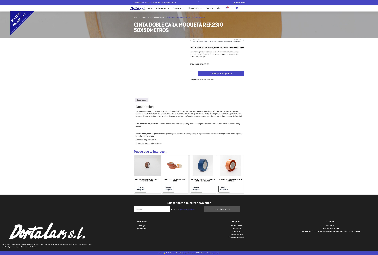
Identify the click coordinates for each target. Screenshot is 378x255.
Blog (219, 8)
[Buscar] (197, 3)
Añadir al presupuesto (221, 73)
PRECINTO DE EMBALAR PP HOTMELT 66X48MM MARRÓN (147, 180)
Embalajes (177, 8)
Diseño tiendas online (171, 253)
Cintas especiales (158, 17)
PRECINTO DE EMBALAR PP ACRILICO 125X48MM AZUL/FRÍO (203, 180)
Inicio (150, 8)
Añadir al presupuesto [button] (140, 189)
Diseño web (183, 253)
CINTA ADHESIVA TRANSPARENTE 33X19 (175, 180)
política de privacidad (186, 209)
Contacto (209, 8)
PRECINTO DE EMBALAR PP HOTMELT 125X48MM (231, 180)
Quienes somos (162, 8)
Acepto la (183, 209)
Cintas (149, 17)
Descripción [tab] (141, 100)
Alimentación (193, 8)
